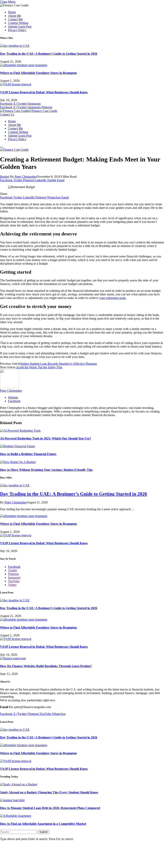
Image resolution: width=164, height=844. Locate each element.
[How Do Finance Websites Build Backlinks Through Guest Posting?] (13, 658)
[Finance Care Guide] (28, 111)
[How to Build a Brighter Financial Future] (17, 446)
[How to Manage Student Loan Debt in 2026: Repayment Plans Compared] (12, 800)
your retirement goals (112, 298)
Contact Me (15, 19)
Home (12, 12)
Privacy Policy (17, 30)
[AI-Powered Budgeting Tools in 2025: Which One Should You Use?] (20, 430)
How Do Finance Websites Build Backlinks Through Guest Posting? (46, 666)
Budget (4, 176)
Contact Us (7, 114)
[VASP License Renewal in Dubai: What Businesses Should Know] (15, 84)
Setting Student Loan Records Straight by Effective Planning (58, 363)
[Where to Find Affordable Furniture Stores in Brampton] (23, 65)
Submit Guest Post (19, 26)
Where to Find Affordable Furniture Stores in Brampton (38, 73)
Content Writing (18, 23)
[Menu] (1, 147)
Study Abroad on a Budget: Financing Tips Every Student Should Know (49, 792)
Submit (43, 831)
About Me (14, 15)
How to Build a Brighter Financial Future (28, 454)
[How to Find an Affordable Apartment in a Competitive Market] (15, 815)
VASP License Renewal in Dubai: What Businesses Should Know (44, 92)
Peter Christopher (26, 176)
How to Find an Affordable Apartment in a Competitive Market (43, 823)
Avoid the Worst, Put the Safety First (39, 367)
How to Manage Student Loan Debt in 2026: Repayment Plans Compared (50, 808)
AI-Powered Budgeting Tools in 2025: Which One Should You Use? (45, 438)
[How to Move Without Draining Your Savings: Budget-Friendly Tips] (18, 462)
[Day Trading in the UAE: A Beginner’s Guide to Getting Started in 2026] (15, 45)
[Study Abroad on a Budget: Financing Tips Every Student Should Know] (18, 784)
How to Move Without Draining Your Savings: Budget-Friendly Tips (46, 469)
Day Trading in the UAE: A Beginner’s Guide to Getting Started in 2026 (48, 53)
